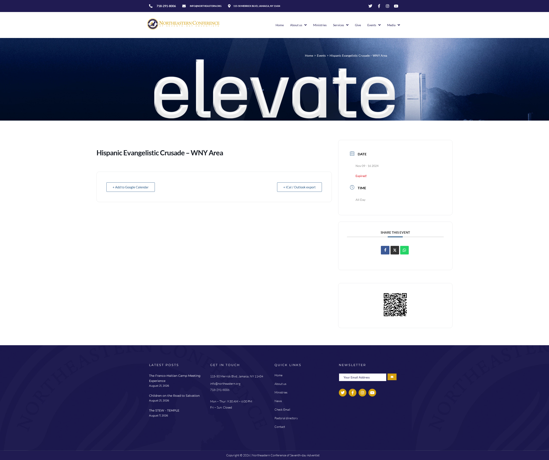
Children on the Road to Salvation (174, 396)
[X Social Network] (395, 250)
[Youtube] (396, 6)
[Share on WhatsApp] (404, 250)
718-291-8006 (219, 390)
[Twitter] (370, 6)
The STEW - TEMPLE (164, 410)
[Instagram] (387, 6)
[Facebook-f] (379, 6)
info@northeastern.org (225, 383)
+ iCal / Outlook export (299, 187)
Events (321, 55)
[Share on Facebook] (385, 250)
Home (309, 55)
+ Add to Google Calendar (131, 187)
